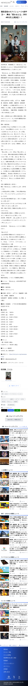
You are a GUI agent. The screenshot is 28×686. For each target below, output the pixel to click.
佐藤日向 (12, 399)
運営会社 (6, 649)
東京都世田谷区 (11, 404)
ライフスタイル (13, 393)
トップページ (4, 645)
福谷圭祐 (3, 401)
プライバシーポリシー (9, 663)
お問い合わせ (7, 671)
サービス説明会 (7, 655)
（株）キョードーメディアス (20, 22)
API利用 (5, 669)
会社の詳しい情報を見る (14, 419)
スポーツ (17, 6)
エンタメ (12, 6)
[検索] (13, 2)
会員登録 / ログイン (21, 2)
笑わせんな (9, 401)
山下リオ (17, 399)
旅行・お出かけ (5, 393)
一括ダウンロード (15, 385)
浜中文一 (23, 399)
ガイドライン (7, 666)
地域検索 (6, 6)
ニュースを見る (22, 426)
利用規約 (6, 660)
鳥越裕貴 (15, 401)
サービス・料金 (7, 652)
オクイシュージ (5, 399)
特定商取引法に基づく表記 (10, 657)
